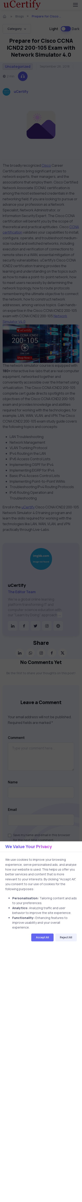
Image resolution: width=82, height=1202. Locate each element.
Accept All (42, 937)
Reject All (66, 937)
